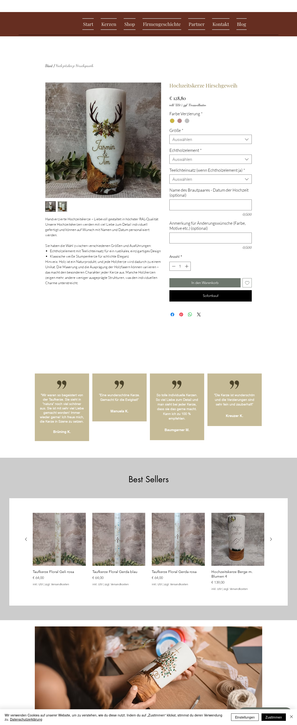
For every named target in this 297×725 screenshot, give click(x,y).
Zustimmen (273, 717)
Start (49, 65)
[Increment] (187, 266)
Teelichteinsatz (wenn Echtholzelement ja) (207, 170)
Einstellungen (245, 717)
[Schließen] (291, 717)
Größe (176, 130)
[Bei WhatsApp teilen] (190, 314)
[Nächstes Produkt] (271, 539)
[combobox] (210, 139)
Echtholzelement (185, 150)
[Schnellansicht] (59, 539)
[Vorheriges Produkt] (26, 539)
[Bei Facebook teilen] (172, 314)
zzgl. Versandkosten (194, 105)
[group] (148, 552)
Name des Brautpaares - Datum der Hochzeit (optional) (209, 192)
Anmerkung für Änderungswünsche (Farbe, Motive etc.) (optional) (207, 226)
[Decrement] (173, 266)
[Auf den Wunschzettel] (247, 283)
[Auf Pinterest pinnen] (181, 314)
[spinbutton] (180, 266)
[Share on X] (199, 314)
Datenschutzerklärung (26, 719)
